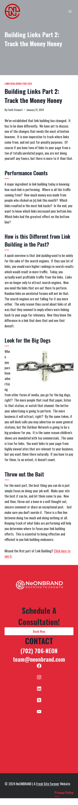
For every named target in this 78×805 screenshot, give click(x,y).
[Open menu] (69, 11)
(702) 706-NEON (39, 650)
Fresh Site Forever (47, 783)
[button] (39, 631)
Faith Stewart (15, 110)
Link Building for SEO (18, 83)
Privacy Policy (64, 792)
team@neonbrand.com (39, 659)
